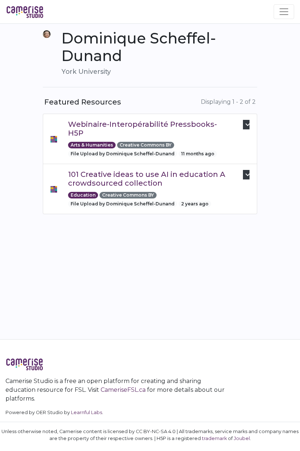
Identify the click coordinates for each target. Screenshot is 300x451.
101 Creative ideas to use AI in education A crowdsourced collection (146, 178)
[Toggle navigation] (284, 11)
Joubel (242, 438)
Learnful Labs (86, 412)
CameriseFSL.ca (123, 389)
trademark (214, 438)
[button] (246, 124)
